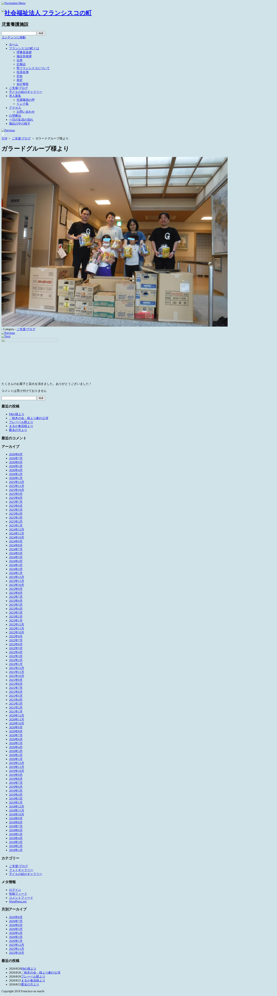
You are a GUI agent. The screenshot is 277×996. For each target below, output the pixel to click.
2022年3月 (16, 656)
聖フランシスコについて (33, 68)
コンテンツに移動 (14, 37)
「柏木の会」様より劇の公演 (28, 418)
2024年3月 (16, 565)
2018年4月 (16, 838)
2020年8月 (16, 731)
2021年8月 (16, 683)
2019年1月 (16, 802)
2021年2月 (16, 707)
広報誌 (21, 64)
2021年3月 (16, 703)
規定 (20, 80)
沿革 (20, 60)
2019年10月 (16, 770)
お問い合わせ (26, 111)
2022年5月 (16, 648)
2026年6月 (16, 462)
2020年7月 (16, 735)
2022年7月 (16, 640)
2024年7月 (16, 549)
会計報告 (23, 84)
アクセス (15, 107)
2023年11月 (16, 581)
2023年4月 (16, 608)
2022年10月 (16, 632)
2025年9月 (16, 493)
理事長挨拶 (24, 52)
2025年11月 (16, 486)
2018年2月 (16, 846)
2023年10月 (16, 584)
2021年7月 (16, 687)
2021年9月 (16, 679)
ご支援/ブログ (18, 88)
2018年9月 (16, 818)
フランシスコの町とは (24, 48)
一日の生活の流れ (21, 119)
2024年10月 (16, 537)
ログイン (15, 889)
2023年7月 (16, 596)
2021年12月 (16, 668)
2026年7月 (16, 458)
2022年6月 (16, 644)
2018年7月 (16, 826)
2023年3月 (16, 612)
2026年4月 (16, 470)
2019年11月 (16, 767)
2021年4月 (16, 699)
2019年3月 (16, 798)
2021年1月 (16, 711)
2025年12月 (16, 482)
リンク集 (23, 103)
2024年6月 (16, 553)
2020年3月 (16, 751)
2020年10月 (16, 723)
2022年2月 (16, 660)
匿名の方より (18, 430)
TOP (4, 138)
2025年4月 (16, 513)
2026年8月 (16, 454)
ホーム (13, 44)
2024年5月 (16, 557)
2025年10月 (16, 489)
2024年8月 (16, 545)
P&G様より (16, 414)
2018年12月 (16, 806)
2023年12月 (16, 577)
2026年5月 (16, 466)
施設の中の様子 (19, 123)
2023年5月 (16, 604)
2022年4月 (16, 652)
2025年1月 (16, 525)
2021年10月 (16, 676)
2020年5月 (16, 743)
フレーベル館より (21, 422)
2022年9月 (16, 636)
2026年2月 (16, 474)
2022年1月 (16, 664)
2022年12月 (16, 624)
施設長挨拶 (24, 56)
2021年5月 (16, 695)
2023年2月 (16, 616)
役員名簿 (23, 72)
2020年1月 (16, 759)
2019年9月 (16, 774)
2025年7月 (16, 501)
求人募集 (15, 95)
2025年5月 (16, 509)
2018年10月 (16, 814)
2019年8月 (16, 778)
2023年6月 (16, 600)
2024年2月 (16, 569)
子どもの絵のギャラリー (25, 91)
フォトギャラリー (21, 870)
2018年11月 (16, 810)
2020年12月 (16, 715)
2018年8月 (16, 822)
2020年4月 (16, 747)
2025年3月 (16, 517)
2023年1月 (16, 620)
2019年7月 (16, 782)
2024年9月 (16, 541)
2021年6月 (16, 691)
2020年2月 (16, 755)
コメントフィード (21, 897)
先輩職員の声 (26, 99)
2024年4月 (16, 561)
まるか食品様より (21, 426)
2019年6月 (16, 786)
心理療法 (15, 115)
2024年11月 (16, 533)
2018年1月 (16, 850)
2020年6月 (16, 739)
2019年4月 (16, 794)
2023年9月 (16, 588)
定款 (20, 76)
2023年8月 (16, 592)
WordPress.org (18, 901)
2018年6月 (16, 830)
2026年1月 (16, 478)
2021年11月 (16, 672)
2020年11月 (16, 719)
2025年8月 (16, 497)
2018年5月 (16, 834)
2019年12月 (16, 763)
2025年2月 (16, 521)
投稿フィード (18, 893)
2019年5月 (16, 790)
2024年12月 (16, 529)
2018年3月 (16, 842)
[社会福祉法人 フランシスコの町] (47, 12)
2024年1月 (16, 573)
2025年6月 (16, 505)
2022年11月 (16, 628)
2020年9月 (16, 727)
